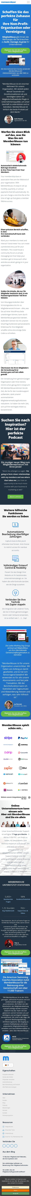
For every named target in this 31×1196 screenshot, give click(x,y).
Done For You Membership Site (14, 1137)
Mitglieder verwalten (8, 1079)
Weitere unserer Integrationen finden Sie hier (13, 798)
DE (8, 1065)
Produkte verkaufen (8, 1074)
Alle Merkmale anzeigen (9, 1087)
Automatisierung (7, 1082)
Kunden (5, 1100)
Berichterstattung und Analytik (11, 1084)
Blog (4, 1103)
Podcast (5, 1105)
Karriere (5, 1110)
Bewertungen (6, 1108)
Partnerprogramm (8, 1115)
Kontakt (5, 1113)
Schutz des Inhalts (8, 1077)
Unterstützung (9, 1133)
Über (4, 1098)
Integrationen (9, 1126)
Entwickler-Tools (10, 1130)
